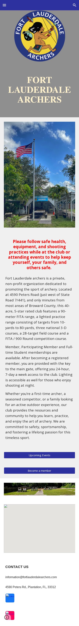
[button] (4, 5)
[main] (39, 89)
